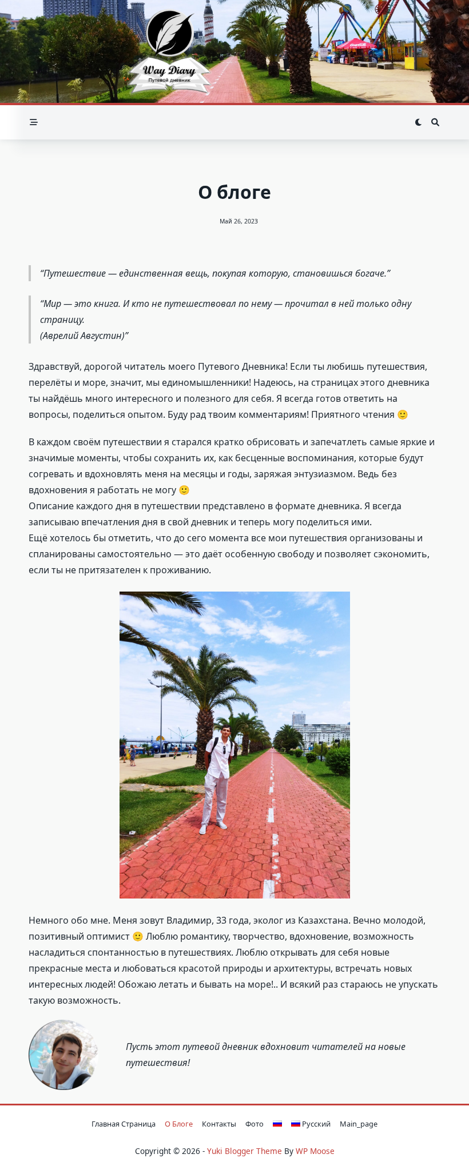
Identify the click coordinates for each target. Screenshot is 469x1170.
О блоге (179, 1124)
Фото (254, 1124)
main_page (358, 1124)
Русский (315, 1124)
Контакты (219, 1124)
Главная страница (124, 1124)
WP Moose (315, 1150)
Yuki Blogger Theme (244, 1150)
